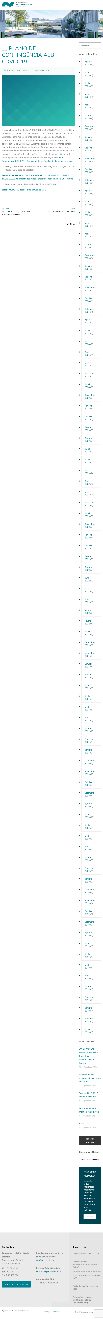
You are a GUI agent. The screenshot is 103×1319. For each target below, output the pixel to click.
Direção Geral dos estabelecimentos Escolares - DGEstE (85, 1264)
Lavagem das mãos (26, 178)
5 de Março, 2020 (14, 70)
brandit (57, 1312)
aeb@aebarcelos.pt (45, 1260)
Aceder (90, 1216)
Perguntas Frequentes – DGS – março (55, 178)
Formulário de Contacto (16, 1284)
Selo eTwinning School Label (61, 212)
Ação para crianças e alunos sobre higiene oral (16, 213)
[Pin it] (71, 224)
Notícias (29, 70)
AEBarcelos (44, 70)
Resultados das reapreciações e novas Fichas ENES (90, 1078)
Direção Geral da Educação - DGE (86, 1254)
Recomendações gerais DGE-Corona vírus (22, 175)
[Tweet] (68, 224)
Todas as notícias (90, 1140)
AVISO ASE (84, 1123)
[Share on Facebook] (65, 224)
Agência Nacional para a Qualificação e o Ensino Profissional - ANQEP (82, 1300)
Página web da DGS (36, 189)
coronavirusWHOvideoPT (14, 189)
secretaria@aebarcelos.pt (48, 1271)
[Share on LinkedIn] (73, 224)
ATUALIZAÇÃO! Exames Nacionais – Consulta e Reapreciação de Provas (88, 1056)
